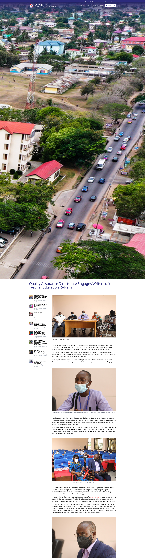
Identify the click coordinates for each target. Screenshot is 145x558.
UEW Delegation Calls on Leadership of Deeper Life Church (40, 305)
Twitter (108, 1)
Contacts (63, 1)
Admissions (82, 6)
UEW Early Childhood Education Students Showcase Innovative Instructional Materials (40, 323)
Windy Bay (88, 1)
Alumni (52, 1)
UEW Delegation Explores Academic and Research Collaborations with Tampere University (40, 352)
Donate (101, 6)
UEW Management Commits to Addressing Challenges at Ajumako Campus (40, 297)
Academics (95, 6)
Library (89, 6)
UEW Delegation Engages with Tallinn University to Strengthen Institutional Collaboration (40, 342)
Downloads (57, 1)
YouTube (114, 1)
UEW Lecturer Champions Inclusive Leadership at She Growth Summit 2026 (39, 333)
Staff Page (40, 1)
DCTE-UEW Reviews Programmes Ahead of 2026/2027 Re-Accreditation (40, 361)
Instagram (102, 1)
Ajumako (31, 1)
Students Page (47, 1)
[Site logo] (43, 5)
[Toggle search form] (114, 5)
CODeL (35, 1)
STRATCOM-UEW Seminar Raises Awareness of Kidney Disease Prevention (39, 314)
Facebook (95, 1)
